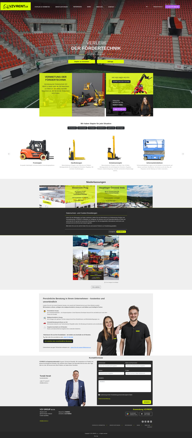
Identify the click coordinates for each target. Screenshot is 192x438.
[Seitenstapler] (115, 148)
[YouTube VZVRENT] (148, 419)
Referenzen (77, 6)
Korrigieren (112, 231)
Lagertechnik (110, 128)
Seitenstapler (120, 128)
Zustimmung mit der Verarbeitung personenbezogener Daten (116, 393)
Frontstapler (92, 128)
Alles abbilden (96, 285)
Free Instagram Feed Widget (112, 280)
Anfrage (110, 61)
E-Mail (127, 368)
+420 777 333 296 (68, 335)
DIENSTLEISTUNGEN (61, 7)
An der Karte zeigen (79, 198)
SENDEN (147, 400)
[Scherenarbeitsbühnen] (37, 148)
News (89, 6)
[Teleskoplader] (154, 148)
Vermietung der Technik (121, 81)
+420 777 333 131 (119, 109)
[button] (9, 153)
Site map (96, 434)
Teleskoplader (72, 128)
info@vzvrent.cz (158, 6)
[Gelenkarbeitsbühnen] (76, 148)
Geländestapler (82, 128)
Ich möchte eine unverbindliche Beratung (58, 339)
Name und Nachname (131, 361)
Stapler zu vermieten (42, 7)
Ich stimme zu (121, 231)
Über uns (99, 7)
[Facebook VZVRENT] (143, 419)
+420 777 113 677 (44, 379)
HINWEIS (101, 376)
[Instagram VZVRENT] (146, 419)
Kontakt (111, 7)
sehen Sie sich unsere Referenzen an (81, 345)
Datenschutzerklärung (104, 397)
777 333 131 (173, 7)
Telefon (100, 368)
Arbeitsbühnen (101, 128)
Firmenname (101, 361)
